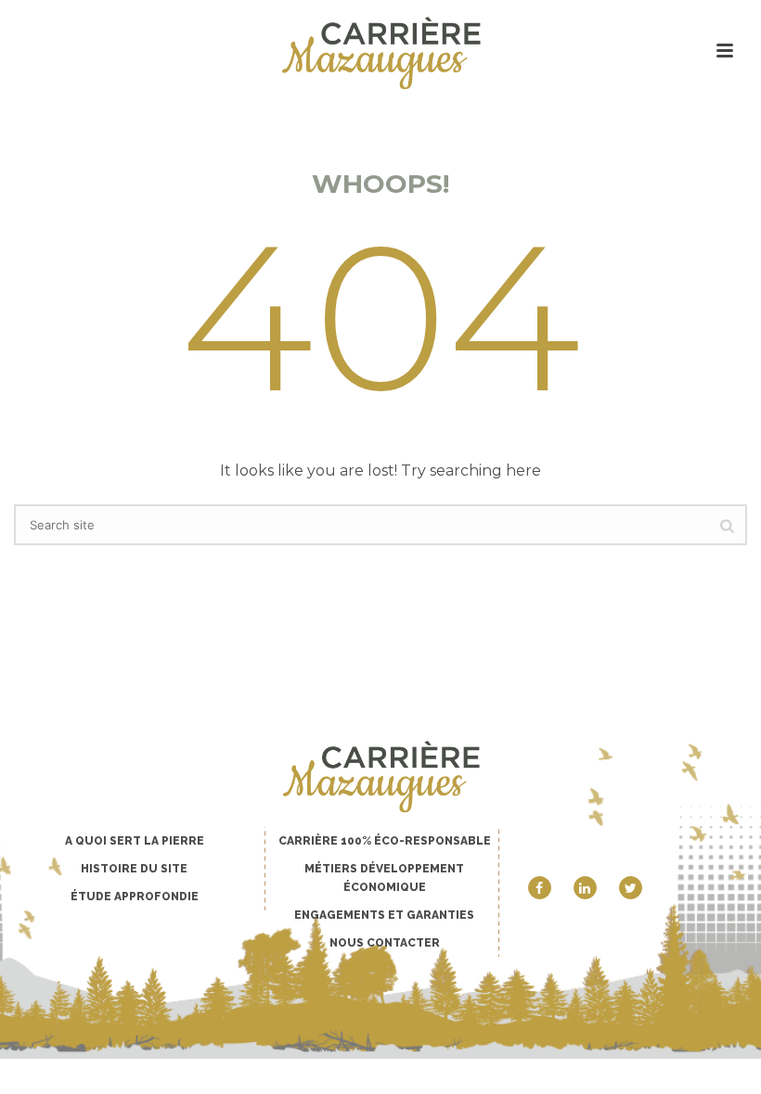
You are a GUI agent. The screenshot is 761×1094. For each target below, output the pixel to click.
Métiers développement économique (384, 878)
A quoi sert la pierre (134, 840)
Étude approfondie (135, 896)
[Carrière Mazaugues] (380, 53)
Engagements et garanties (384, 915)
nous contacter (384, 942)
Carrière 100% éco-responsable (384, 840)
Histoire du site (134, 868)
